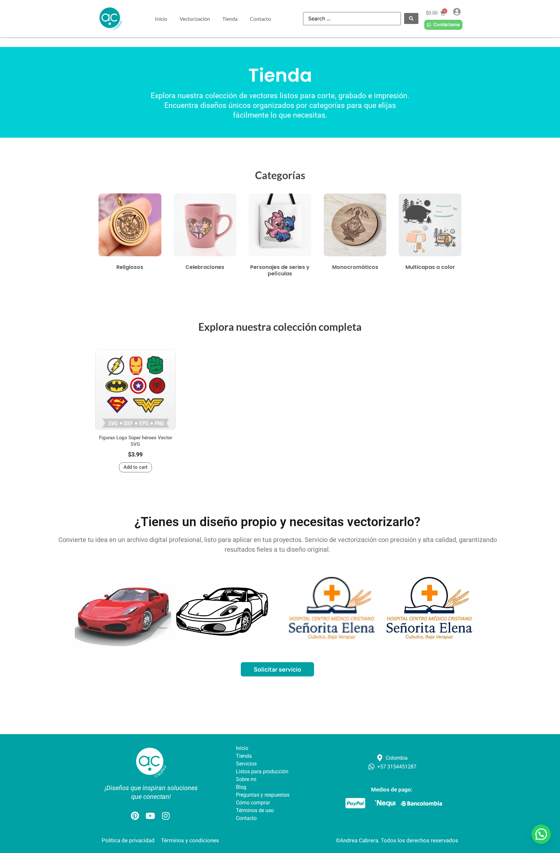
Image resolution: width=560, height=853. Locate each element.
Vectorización (195, 19)
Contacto (260, 19)
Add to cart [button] (135, 467)
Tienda (230, 19)
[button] (541, 834)
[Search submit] (411, 18)
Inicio (161, 19)
